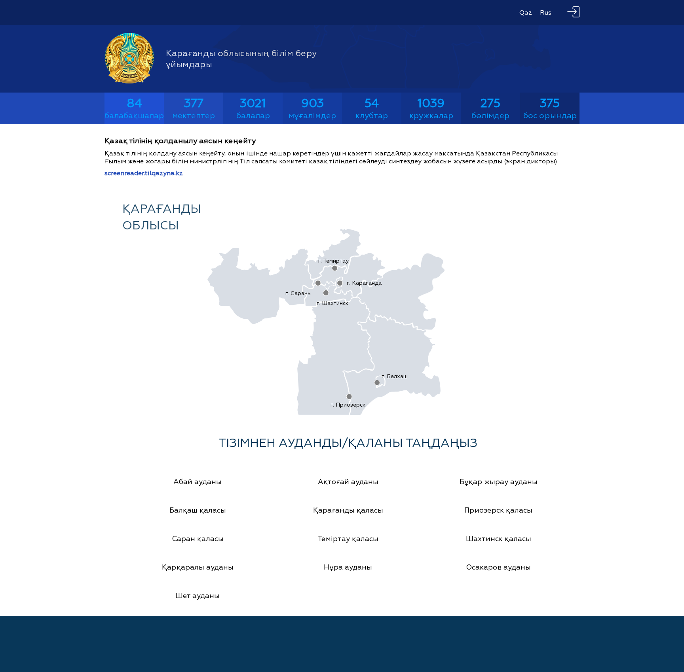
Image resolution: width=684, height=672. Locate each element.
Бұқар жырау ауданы (499, 481)
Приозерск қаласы (498, 510)
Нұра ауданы (348, 567)
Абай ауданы (197, 481)
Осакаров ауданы (498, 567)
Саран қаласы (198, 538)
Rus (545, 13)
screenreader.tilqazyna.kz (143, 173)
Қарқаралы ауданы (198, 567)
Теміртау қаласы (347, 538)
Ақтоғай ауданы (348, 481)
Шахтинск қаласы (498, 538)
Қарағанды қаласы (348, 510)
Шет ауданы (197, 595)
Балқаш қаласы (197, 510)
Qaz (525, 13)
